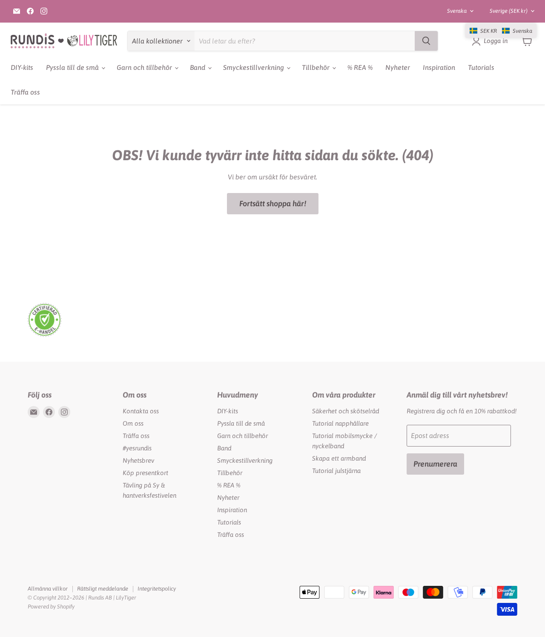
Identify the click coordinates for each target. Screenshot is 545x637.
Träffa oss (25, 92)
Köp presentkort (145, 472)
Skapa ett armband (339, 458)
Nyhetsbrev (138, 460)
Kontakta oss (141, 411)
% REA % (360, 67)
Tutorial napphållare (340, 423)
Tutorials (481, 67)
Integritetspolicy (157, 588)
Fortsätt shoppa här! (272, 203)
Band (198, 67)
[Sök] (426, 41)
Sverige (509, 11)
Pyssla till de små (73, 67)
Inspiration (439, 67)
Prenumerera (435, 463)
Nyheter (397, 67)
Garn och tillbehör (145, 67)
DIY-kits (22, 67)
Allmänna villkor (48, 588)
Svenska (457, 11)
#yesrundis (137, 448)
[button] (500, 30)
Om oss (133, 423)
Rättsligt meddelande (102, 588)
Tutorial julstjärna (336, 470)
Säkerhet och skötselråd (345, 411)
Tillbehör (316, 67)
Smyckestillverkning (254, 67)
